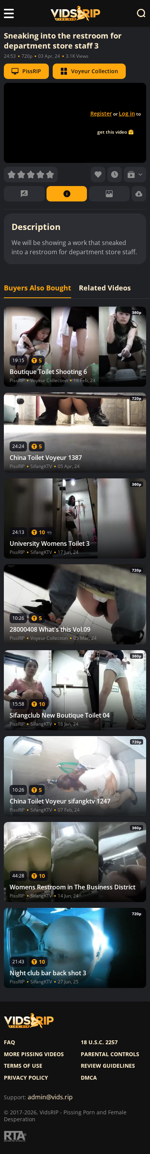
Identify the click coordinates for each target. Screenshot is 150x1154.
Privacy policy (26, 1077)
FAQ (9, 1042)
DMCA (89, 1077)
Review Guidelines (108, 1065)
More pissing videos (34, 1054)
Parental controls (110, 1054)
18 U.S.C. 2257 (99, 1042)
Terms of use (23, 1065)
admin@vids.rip (50, 1097)
